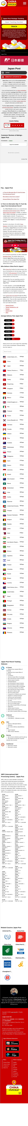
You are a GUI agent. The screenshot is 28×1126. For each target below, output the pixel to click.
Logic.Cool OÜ (14, 1012)
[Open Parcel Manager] (3, 3)
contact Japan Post (21, 101)
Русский (15, 1076)
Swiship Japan (9, 310)
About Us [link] (5, 1067)
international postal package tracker (11, 210)
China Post (8, 269)
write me (3, 1002)
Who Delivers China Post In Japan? (11, 196)
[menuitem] (6, 1062)
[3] (17, 125)
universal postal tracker (7, 107)
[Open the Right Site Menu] (24, 3)
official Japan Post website (9, 212)
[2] (15, 125)
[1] (13, 125)
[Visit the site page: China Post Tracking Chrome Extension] (12, 1043)
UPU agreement (13, 273)
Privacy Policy (9, 1033)
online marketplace (21, 90)
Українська (15, 1074)
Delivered (9, 715)
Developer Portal (7, 256)
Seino (7, 312)
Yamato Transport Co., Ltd (12, 307)
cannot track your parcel (11, 295)
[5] (22, 125)
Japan (7, 72)
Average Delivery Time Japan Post (11, 199)
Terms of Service (19, 1033)
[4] (20, 125)
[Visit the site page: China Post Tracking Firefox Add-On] (12, 1049)
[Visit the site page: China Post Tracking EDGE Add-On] (12, 1055)
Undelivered (9, 744)
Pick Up (8, 735)
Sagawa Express (10, 305)
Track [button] (14, 26)
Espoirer (8, 309)
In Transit (9, 667)
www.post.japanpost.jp (13, 77)
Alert (7, 722)
